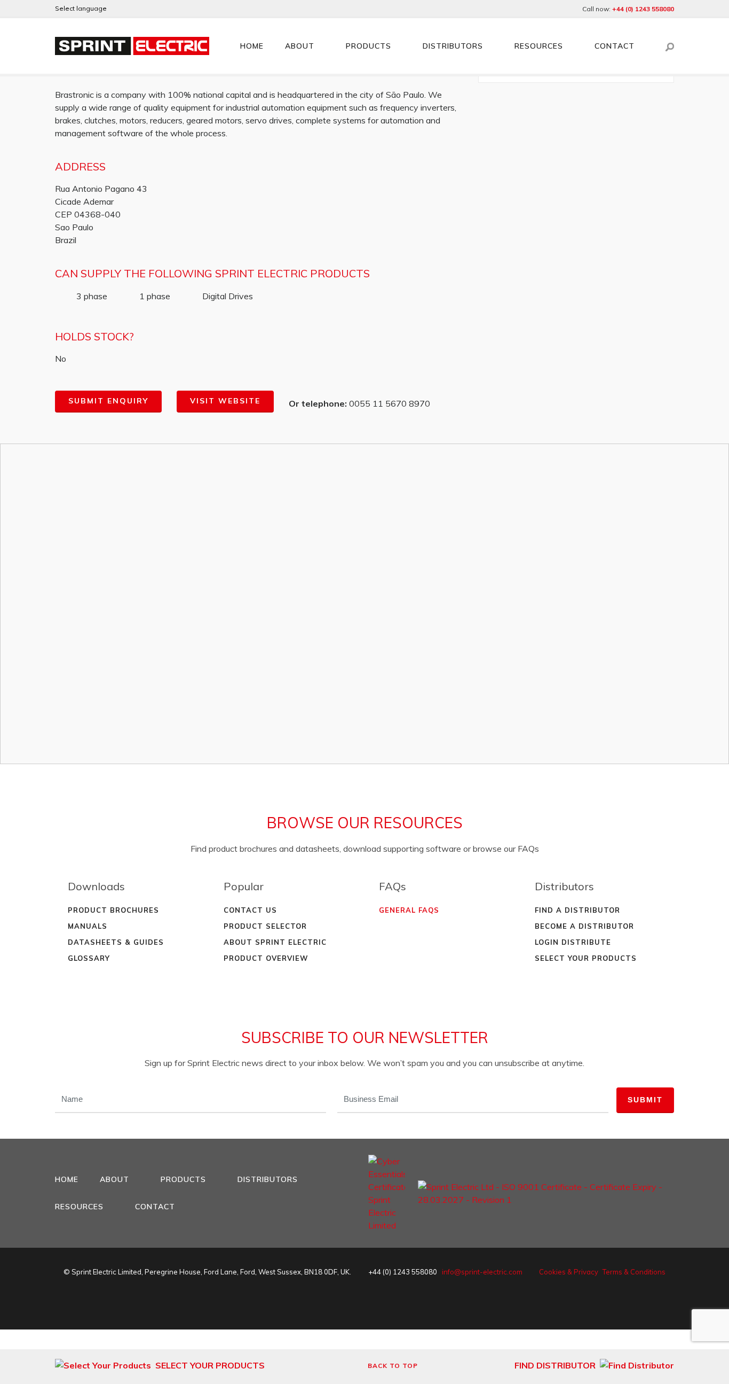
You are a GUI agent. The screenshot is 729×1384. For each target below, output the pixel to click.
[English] (119, 8)
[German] (133, 8)
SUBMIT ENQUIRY (108, 401)
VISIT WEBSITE (225, 401)
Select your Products (586, 958)
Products (368, 46)
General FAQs (409, 910)
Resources (538, 46)
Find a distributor (577, 910)
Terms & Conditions (634, 1272)
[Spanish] (162, 8)
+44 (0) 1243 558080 (643, 9)
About (299, 46)
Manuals (87, 926)
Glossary (89, 958)
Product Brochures (113, 910)
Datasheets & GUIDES (116, 942)
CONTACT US (250, 910)
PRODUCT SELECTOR (265, 926)
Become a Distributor (584, 926)
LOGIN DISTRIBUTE (573, 942)
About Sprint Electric (275, 942)
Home (252, 46)
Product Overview (266, 958)
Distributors (453, 46)
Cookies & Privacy (568, 1272)
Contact (615, 46)
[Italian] (176, 8)
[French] (147, 8)
